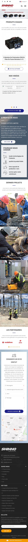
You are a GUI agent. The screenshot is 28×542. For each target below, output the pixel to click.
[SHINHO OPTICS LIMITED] (7, 5)
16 (7, 65)
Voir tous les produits (15, 69)
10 (17, 64)
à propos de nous (6, 469)
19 (12, 65)
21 (15, 65)
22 (17, 65)
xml (3, 481)
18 (10, 65)
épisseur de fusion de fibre (8, 511)
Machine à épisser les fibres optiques (10, 495)
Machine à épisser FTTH (7, 500)
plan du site (5, 479)
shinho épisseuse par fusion (8, 508)
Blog (3, 476)
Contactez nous (5, 471)
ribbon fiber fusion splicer (8, 503)
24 (20, 65)
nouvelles (4, 474)
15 (25, 64)
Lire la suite (7, 142)
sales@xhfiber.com (8, 462)
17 (9, 65)
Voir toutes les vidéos (13, 110)
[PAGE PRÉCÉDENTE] (2, 14)
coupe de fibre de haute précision (10, 488)
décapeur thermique (7, 506)
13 (22, 64)
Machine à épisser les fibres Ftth (9, 498)
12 (20, 64)
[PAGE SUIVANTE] (26, 14)
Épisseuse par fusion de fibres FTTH (10, 490)
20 (14, 65)
